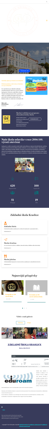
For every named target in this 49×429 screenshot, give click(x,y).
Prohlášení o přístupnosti (35, 424)
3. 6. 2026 (32, 299)
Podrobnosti (34, 119)
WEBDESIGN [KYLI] (23, 424)
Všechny (20, 322)
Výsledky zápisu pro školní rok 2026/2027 (12, 80)
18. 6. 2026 (8, 299)
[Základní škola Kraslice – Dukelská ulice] (22, 20)
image (29, 322)
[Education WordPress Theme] (13, 410)
